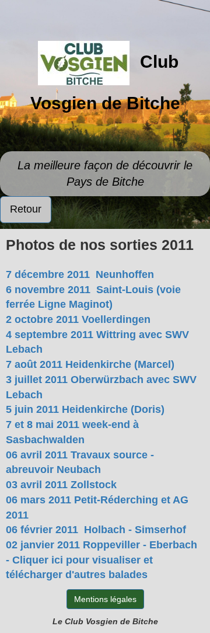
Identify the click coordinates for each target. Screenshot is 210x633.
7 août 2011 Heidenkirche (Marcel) (90, 364)
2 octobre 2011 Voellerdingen (78, 319)
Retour (25, 209)
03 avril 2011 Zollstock (61, 485)
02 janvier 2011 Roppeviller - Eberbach (101, 545)
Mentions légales (105, 599)
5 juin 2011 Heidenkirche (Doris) (85, 409)
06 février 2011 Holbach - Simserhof (96, 529)
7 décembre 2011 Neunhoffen (80, 274)
